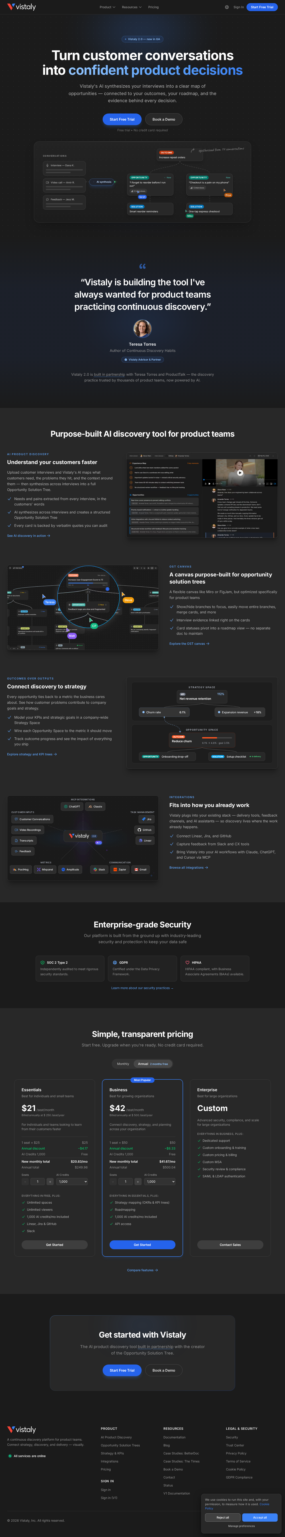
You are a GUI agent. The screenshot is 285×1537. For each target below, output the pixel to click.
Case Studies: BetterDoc (181, 1453)
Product (105, 7)
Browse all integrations (186, 867)
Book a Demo (164, 119)
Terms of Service (238, 1461)
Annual (153, 1064)
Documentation (174, 1437)
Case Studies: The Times (181, 1461)
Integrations (109, 1461)
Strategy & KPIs (112, 1453)
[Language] (227, 7)
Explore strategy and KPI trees (30, 754)
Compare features (140, 1270)
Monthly (123, 1064)
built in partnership (109, 374)
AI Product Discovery (116, 1437)
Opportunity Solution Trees (120, 1445)
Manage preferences (241, 1526)
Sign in (106, 1490)
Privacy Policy (236, 1453)
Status (168, 1485)
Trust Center (235, 1445)
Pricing (153, 7)
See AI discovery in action (26, 535)
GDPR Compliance (239, 1477)
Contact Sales (230, 1245)
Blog (166, 1445)
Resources (130, 7)
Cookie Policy (236, 1469)
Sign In (239, 7)
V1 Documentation (176, 1493)
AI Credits (62, 1174)
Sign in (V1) (109, 1498)
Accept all (260, 1517)
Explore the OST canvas (187, 643)
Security (232, 1437)
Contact (169, 1477)
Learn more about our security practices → (142, 988)
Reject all (223, 1517)
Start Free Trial (262, 7)
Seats (25, 1174)
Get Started (54, 1245)
